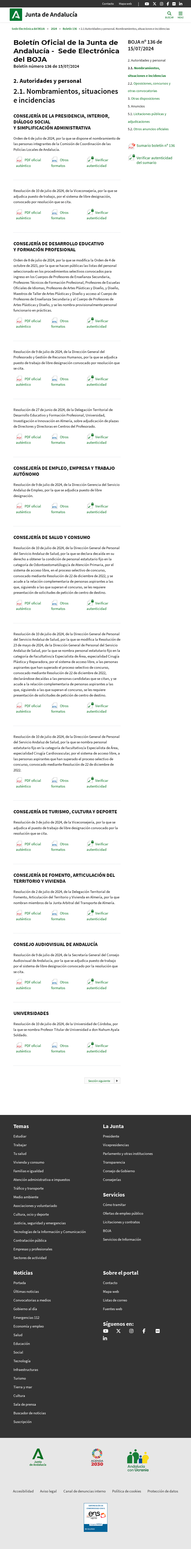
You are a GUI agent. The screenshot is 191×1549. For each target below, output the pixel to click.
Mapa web (125, 3)
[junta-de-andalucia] (180, 3)
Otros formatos (59, 163)
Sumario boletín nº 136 (156, 145)
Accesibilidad (23, 1491)
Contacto (108, 3)
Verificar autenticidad (97, 163)
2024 (54, 29)
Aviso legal (48, 1491)
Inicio (58, 14)
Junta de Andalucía (17, 14)
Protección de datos (162, 1491)
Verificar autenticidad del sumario (154, 160)
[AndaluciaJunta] (168, 3)
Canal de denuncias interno (84, 1491)
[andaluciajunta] (154, 3)
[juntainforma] (174, 3)
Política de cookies (126, 1491)
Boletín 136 (70, 29)
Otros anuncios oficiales (151, 129)
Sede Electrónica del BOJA (28, 29)
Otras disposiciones (145, 98)
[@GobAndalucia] (147, 3)
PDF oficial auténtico (28, 163)
